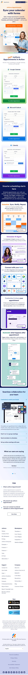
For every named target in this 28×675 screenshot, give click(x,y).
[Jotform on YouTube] (19, 672)
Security (14, 661)
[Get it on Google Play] (14, 602)
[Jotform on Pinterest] (17, 672)
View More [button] (14, 514)
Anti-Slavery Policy (14, 667)
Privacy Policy (14, 658)
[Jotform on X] (6, 672)
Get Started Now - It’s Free (14, 25)
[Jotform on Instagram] (22, 672)
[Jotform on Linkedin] (9, 672)
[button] (12, 473)
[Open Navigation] (27, 2)
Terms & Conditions (14, 654)
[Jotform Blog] (14, 672)
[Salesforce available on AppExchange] (14, 612)
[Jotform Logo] (2, 2)
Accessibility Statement (14, 664)
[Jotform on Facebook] (4, 672)
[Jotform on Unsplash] (24, 672)
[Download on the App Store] (14, 607)
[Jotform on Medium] (11, 672)
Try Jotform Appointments (14, 101)
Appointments (6, 2)
